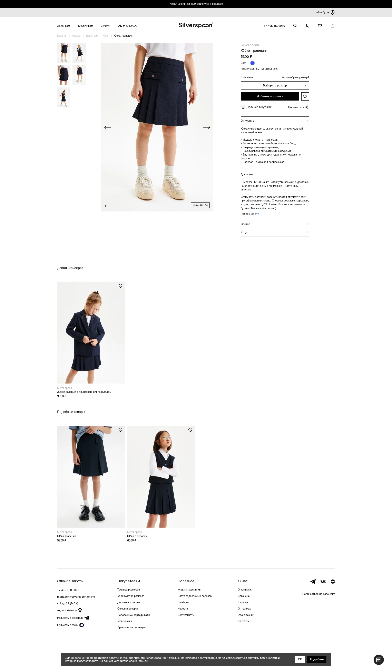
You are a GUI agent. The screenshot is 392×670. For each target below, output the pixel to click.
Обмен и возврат (127, 608)
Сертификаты (186, 614)
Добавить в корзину (270, 96)
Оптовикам (244, 608)
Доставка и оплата (128, 602)
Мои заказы (124, 621)
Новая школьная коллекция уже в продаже (196, 3)
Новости (183, 608)
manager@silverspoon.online (76, 596)
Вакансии (243, 595)
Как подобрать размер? (295, 77)
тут (257, 213)
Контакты (243, 621)
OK (300, 659)
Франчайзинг (246, 614)
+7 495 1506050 (274, 25)
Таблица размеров (128, 589)
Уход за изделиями (189, 589)
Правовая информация (131, 627)
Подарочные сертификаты (133, 614)
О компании (245, 589)
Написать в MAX (67, 624)
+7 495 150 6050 (68, 590)
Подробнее (317, 659)
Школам (243, 602)
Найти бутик (321, 12)
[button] (105, 206)
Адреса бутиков (67, 610)
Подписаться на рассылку (318, 593)
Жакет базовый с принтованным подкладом (84, 391)
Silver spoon (250, 45)
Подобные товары (71, 412)
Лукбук (105, 25)
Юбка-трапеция (66, 536)
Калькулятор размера (130, 595)
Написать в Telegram (70, 617)
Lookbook (183, 602)
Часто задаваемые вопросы (195, 595)
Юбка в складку (137, 536)
